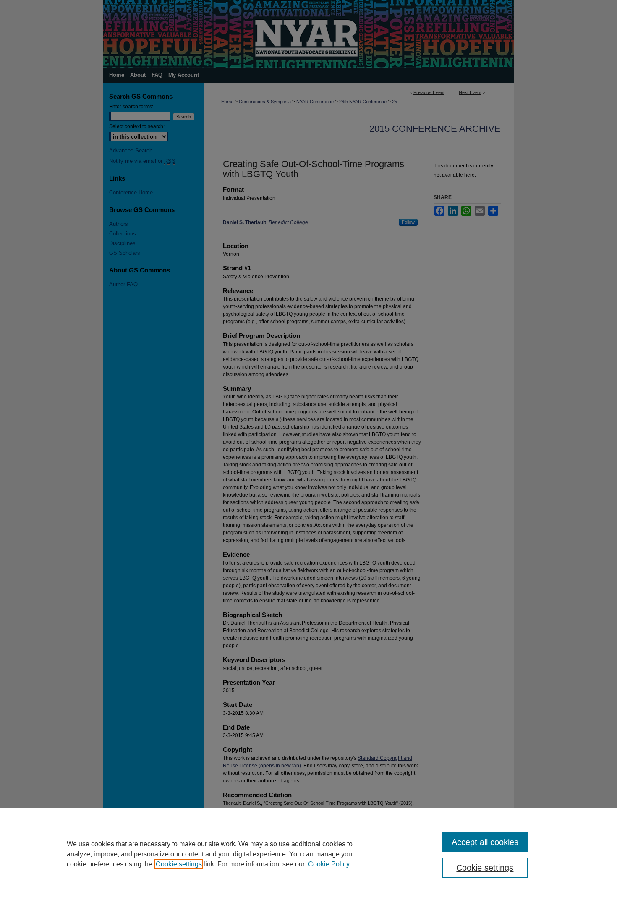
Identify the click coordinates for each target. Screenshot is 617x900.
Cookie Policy (329, 864)
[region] (308, 854)
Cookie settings (179, 864)
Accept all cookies (485, 842)
